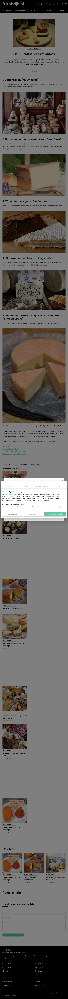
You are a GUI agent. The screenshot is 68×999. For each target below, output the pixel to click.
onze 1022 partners (12, 494)
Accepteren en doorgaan (56, 514)
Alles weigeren (12, 514)
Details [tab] (26, 486)
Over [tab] (59, 486)
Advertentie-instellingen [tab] (42, 486)
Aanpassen (33, 514)
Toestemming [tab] (9, 486)
